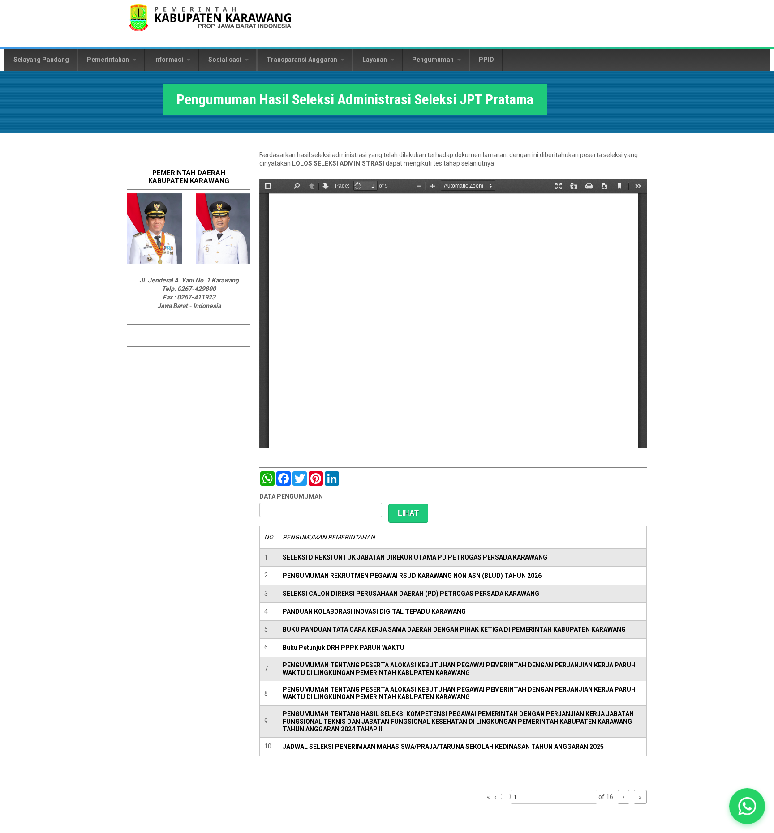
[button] (747, 806)
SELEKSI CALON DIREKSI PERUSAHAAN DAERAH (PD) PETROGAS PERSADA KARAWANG (411, 593)
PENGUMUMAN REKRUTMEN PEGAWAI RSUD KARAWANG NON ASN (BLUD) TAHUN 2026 (412, 575)
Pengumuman (433, 59)
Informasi (169, 59)
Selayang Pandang (41, 59)
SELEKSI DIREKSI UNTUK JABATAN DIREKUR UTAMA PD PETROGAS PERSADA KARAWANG (415, 557)
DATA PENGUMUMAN (291, 496)
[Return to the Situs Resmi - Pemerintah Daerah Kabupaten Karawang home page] (210, 23)
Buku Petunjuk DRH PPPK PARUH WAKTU (343, 647)
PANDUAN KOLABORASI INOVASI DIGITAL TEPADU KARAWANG (374, 611)
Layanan (375, 59)
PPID (486, 59)
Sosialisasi (225, 59)
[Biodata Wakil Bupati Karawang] (223, 261)
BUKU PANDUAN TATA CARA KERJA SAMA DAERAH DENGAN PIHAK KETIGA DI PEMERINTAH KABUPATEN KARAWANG (454, 629)
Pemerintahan (108, 59)
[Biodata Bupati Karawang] (154, 261)
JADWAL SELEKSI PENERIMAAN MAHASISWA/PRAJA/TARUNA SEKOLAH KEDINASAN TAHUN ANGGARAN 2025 (443, 746)
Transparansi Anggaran (303, 59)
